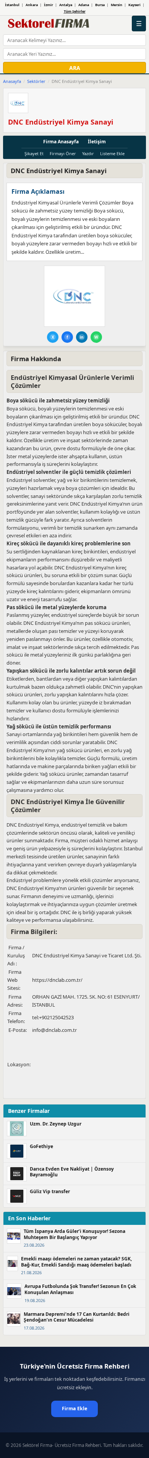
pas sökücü (97, 623)
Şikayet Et (34, 153)
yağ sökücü (70, 750)
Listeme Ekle (112, 153)
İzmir (48, 4)
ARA (74, 67)
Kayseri (134, 4)
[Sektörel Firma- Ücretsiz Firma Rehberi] (50, 23)
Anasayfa (12, 81)
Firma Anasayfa (61, 141)
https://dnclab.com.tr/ (57, 979)
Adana (83, 4)
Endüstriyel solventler (30, 480)
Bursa (100, 4)
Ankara (32, 4)
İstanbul (12, 4)
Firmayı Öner (63, 153)
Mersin (116, 4)
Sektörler (36, 81)
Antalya (65, 4)
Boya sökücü (21, 408)
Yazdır (88, 153)
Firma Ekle (74, 1408)
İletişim (97, 141)
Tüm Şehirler (75, 11)
